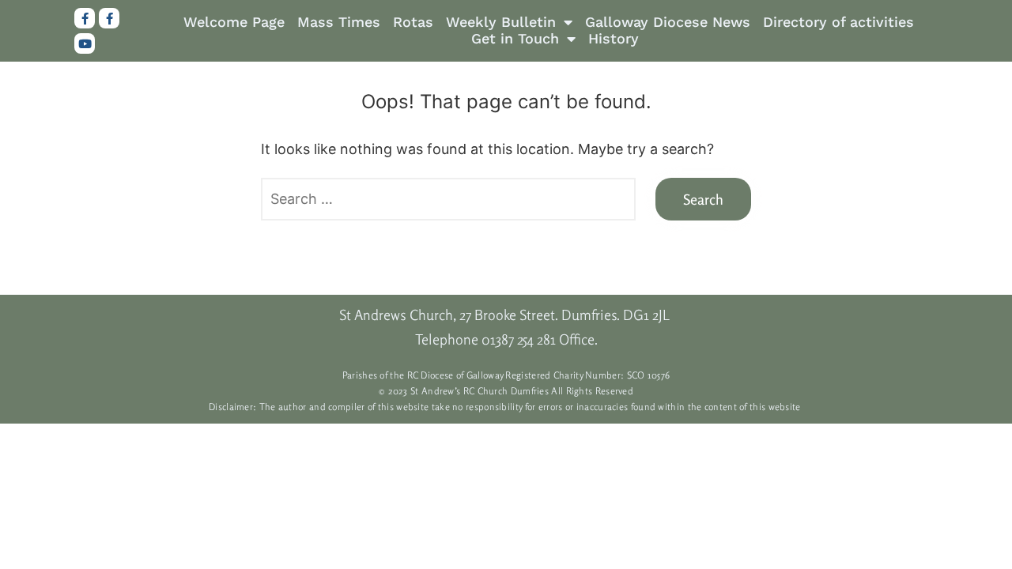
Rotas (413, 22)
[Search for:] (448, 199)
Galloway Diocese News (667, 22)
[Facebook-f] (84, 18)
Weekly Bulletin (501, 22)
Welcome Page (234, 22)
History (613, 39)
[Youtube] (84, 43)
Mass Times (338, 22)
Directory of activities (838, 22)
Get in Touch (515, 39)
